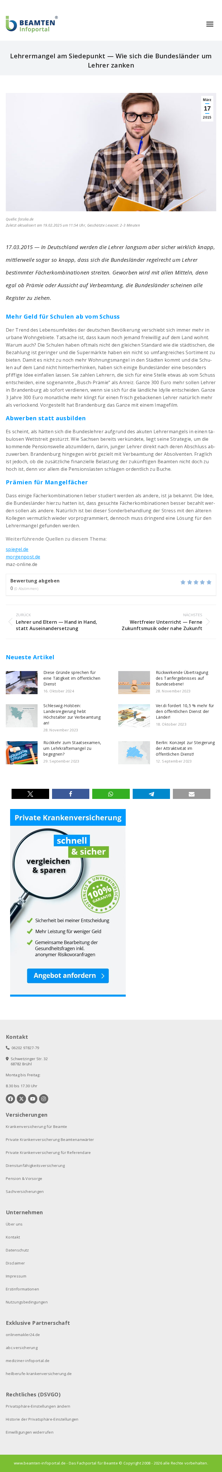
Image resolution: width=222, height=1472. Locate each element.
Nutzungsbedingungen (27, 1302)
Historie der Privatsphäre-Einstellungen (42, 1419)
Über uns (14, 1224)
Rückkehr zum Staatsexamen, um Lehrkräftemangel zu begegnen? (72, 748)
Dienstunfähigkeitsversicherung (35, 1165)
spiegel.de (17, 549)
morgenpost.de (23, 557)
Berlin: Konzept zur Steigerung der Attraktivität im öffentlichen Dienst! (185, 748)
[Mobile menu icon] (210, 24)
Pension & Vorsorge (24, 1178)
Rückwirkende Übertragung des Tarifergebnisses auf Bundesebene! (182, 678)
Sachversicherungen (25, 1191)
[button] (30, 794)
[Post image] (22, 682)
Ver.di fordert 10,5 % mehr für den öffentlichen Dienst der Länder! (185, 711)
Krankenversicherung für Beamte (36, 1126)
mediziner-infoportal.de (27, 1360)
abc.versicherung (22, 1347)
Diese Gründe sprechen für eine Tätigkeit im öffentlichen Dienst (72, 678)
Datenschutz (17, 1250)
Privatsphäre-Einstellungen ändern (38, 1406)
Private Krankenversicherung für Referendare (48, 1152)
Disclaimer (15, 1263)
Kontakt (13, 1237)
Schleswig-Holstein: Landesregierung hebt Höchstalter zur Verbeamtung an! (72, 714)
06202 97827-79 (24, 1047)
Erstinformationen (22, 1289)
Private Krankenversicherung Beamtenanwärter (50, 1139)
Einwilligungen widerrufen (29, 1432)
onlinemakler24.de (23, 1334)
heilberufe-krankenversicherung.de (39, 1373)
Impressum (16, 1276)
